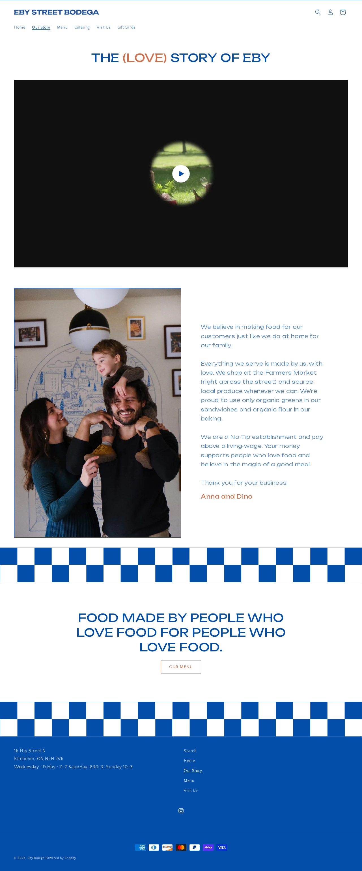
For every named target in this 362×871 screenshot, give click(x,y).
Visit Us (191, 790)
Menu (189, 780)
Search (190, 751)
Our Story (193, 771)
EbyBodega (36, 858)
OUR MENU (181, 666)
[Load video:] (181, 174)
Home (189, 761)
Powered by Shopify (61, 858)
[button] (318, 12)
